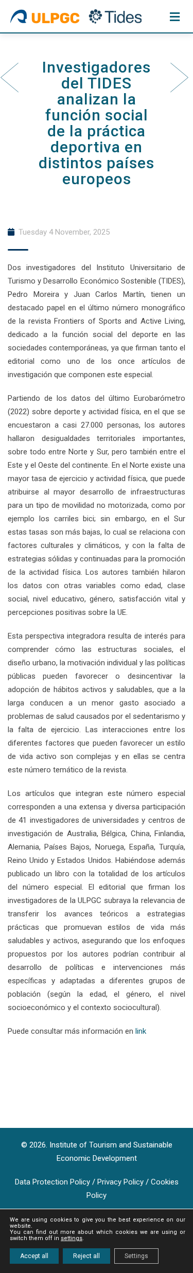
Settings (136, 1256)
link (140, 1031)
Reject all (86, 1256)
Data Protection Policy (52, 1182)
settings (71, 1238)
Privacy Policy (120, 1182)
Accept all (34, 1256)
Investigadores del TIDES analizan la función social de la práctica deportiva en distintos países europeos (96, 123)
